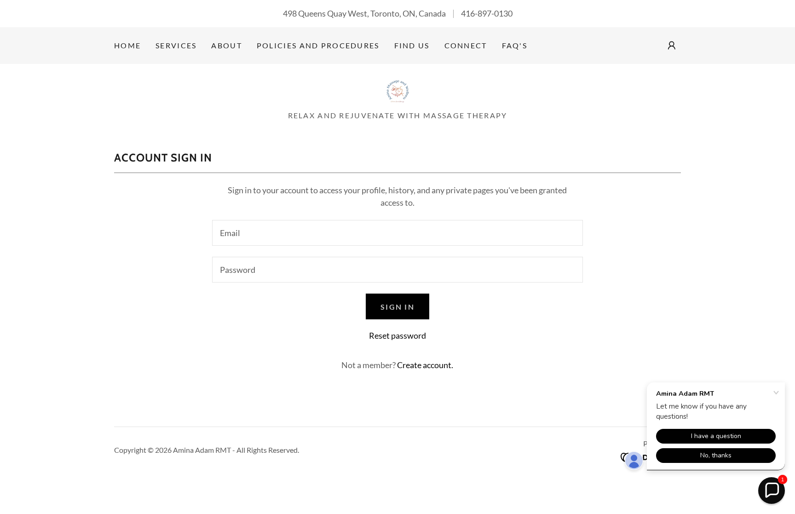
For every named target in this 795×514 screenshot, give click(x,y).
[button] (671, 45)
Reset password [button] (397, 335)
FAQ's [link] (514, 45)
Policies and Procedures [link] (318, 45)
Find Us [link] (412, 45)
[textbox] (397, 233)
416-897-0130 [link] (487, 13)
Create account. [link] (425, 365)
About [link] (226, 45)
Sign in (397, 306)
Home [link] (127, 45)
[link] (397, 90)
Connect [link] (465, 45)
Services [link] (176, 45)
